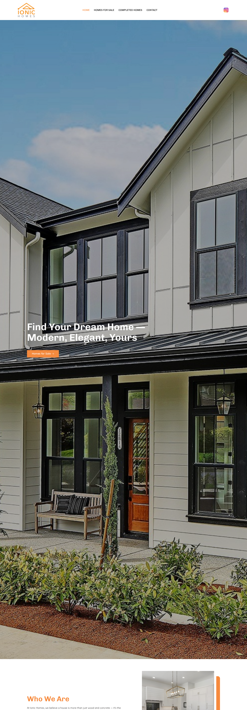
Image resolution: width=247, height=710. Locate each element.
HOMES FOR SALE (104, 10)
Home (86, 10)
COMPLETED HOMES (130, 10)
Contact (152, 10)
